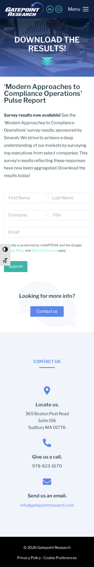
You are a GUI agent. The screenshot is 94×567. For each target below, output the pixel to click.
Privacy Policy (14, 250)
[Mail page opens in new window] (58, 9)
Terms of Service (44, 250)
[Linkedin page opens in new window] (50, 9)
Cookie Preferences (60, 557)
